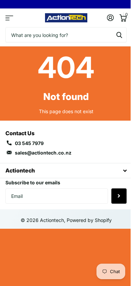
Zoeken (119, 34)
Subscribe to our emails (32, 182)
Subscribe (119, 196)
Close (66, 170)
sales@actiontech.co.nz (43, 153)
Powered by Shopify (89, 220)
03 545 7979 (29, 143)
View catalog (9, 18)
